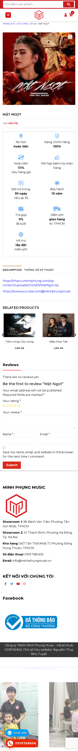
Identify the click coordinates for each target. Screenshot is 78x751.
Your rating (12, 401)
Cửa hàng (22, 23)
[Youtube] (18, 584)
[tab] (12, 269)
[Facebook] (5, 584)
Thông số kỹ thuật (39, 270)
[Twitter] (12, 584)
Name (8, 434)
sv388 (74, 667)
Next (75, 335)
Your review (12, 412)
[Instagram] (24, 584)
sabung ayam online (10, 667)
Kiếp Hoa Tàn (58, 341)
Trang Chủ (9, 23)
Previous (3, 335)
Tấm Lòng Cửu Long (19, 341)
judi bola (27, 669)
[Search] (68, 4)
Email (45, 434)
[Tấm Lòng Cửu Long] (19, 325)
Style (33, 23)
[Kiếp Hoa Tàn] (58, 325)
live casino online (47, 669)
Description (12, 270)
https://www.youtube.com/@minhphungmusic (37, 291)
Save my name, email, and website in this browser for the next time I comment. (38, 454)
